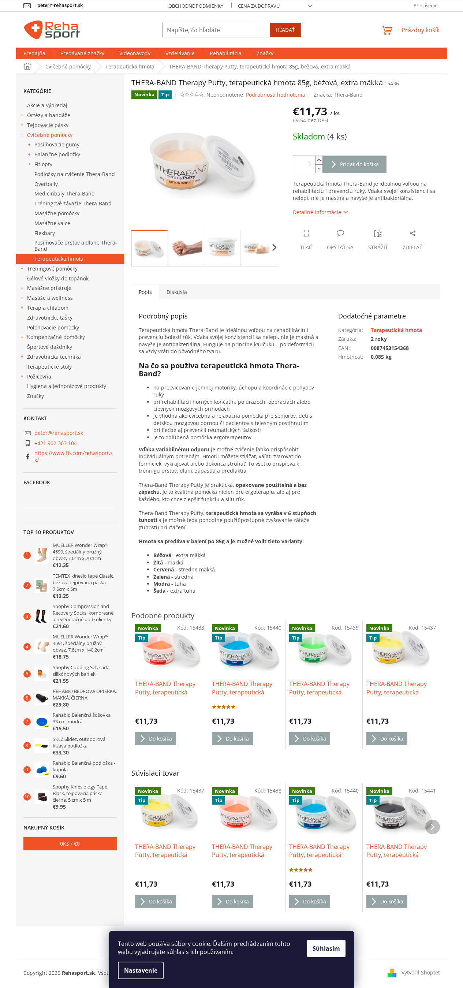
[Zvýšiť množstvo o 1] (318, 160)
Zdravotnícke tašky (49, 317)
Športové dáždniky (49, 346)
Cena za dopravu (259, 6)
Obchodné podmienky (195, 6)
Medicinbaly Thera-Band (64, 193)
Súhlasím (326, 948)
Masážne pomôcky (56, 213)
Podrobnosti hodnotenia (275, 94)
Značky (35, 395)
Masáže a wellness (50, 297)
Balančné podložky (57, 154)
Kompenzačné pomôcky (56, 336)
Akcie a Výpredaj (47, 105)
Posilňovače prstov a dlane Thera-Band (75, 245)
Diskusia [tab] (177, 291)
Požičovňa (39, 376)
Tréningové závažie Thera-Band (73, 203)
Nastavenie (140, 970)
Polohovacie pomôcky (53, 327)
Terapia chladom (47, 307)
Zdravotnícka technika (54, 356)
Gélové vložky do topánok (58, 278)
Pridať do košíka (359, 164)
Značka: (338, 94)
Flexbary (44, 233)
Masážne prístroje (49, 287)
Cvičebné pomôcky (49, 134)
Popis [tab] (145, 291)
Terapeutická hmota (58, 258)
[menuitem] (34, 53)
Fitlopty (43, 164)
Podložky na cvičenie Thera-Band (74, 174)
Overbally (46, 183)
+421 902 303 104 (55, 443)
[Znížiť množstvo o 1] (318, 168)
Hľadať (285, 29)
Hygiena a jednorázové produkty (66, 386)
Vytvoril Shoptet (421, 972)
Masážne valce (52, 223)
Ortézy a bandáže (48, 115)
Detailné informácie (317, 212)
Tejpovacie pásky (47, 125)
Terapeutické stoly (49, 366)
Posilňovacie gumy (56, 144)
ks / (70, 843)
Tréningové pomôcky (52, 268)
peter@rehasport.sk (58, 432)
